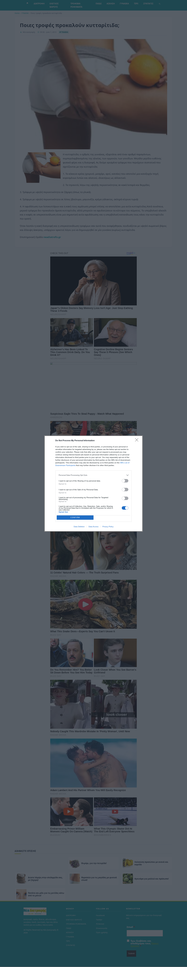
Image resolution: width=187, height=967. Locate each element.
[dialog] (93, 483)
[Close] (137, 440)
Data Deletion (79, 527)
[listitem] (93, 475)
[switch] (125, 480)
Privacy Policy (107, 527)
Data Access (93, 527)
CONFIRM (75, 517)
